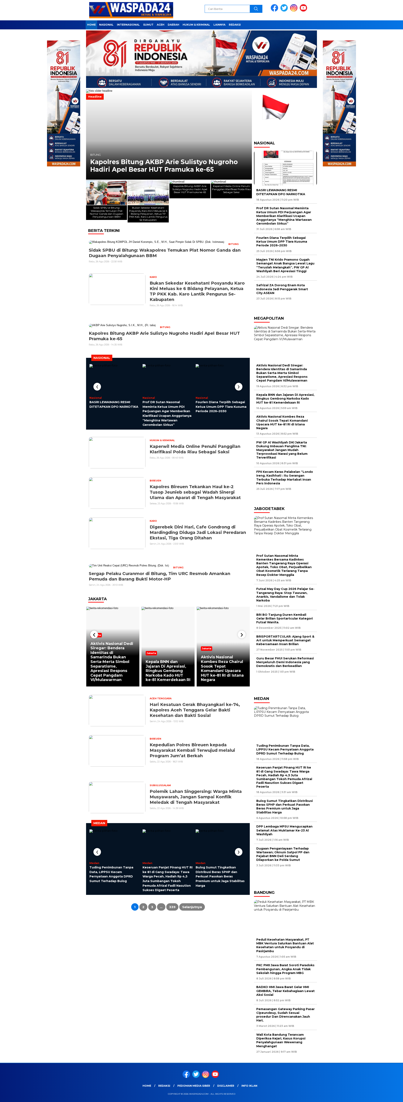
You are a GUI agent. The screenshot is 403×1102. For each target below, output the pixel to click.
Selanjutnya (192, 907)
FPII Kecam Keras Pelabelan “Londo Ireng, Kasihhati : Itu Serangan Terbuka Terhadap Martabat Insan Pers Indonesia (284, 477)
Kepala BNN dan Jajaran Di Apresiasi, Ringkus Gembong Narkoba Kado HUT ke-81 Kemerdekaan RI (168, 670)
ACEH (160, 24)
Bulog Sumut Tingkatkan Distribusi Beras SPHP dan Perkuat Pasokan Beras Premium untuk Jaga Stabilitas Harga (220, 876)
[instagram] (294, 10)
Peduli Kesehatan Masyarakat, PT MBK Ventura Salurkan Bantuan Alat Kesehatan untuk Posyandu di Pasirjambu (285, 945)
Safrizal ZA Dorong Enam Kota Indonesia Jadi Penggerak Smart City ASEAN (282, 289)
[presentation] (97, 387)
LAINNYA (219, 24)
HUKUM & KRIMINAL (196, 24)
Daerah (173, 24)
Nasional (106, 24)
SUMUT (148, 24)
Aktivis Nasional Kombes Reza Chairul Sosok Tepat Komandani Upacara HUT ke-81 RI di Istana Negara (222, 668)
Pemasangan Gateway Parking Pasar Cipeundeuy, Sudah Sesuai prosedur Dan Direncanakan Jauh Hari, (285, 1014)
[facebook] (275, 10)
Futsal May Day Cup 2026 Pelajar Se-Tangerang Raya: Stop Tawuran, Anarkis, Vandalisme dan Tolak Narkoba (285, 594)
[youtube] (304, 10)
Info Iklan (249, 1085)
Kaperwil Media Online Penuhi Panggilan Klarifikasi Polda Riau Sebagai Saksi (158, 165)
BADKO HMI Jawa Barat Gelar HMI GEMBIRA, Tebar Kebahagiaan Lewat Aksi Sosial (285, 990)
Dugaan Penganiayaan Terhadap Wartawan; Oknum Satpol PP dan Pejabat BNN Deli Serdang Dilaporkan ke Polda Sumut (282, 854)
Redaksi (235, 24)
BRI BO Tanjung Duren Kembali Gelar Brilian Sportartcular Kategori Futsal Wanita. (284, 618)
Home (91, 24)
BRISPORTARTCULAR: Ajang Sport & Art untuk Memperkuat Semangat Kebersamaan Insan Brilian (285, 640)
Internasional (128, 24)
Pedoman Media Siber (193, 1085)
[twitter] (284, 10)
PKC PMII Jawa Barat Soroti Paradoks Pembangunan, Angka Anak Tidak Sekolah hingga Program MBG (285, 969)
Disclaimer (225, 1085)
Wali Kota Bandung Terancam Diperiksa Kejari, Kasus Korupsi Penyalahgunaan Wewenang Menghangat (280, 1040)
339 (172, 907)
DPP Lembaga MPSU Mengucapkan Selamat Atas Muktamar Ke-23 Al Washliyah (284, 830)
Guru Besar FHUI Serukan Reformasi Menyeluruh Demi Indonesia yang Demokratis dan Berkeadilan (285, 662)
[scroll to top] (387, 1095)
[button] (91, 134)
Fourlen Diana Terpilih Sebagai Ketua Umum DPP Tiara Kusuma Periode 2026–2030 (221, 406)
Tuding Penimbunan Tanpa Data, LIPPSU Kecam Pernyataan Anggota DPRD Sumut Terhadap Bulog (285, 749)
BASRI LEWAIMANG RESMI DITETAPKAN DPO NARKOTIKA (280, 192)
